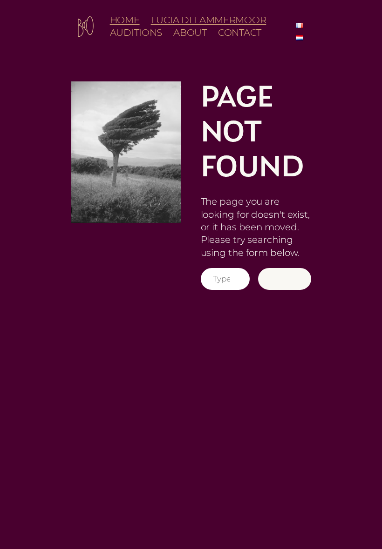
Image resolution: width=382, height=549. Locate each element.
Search (284, 278)
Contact (239, 32)
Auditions (136, 32)
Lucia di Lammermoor (208, 20)
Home (125, 20)
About (190, 32)
